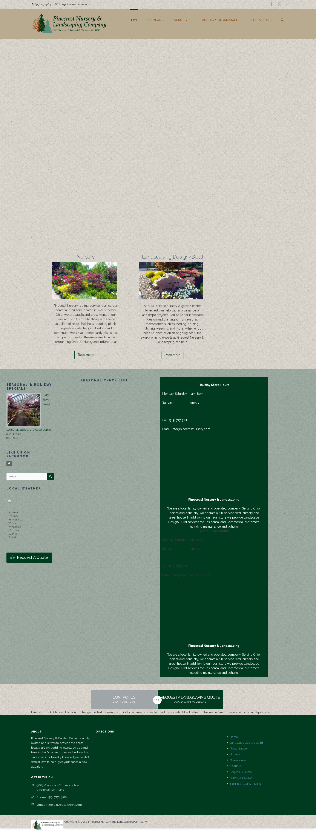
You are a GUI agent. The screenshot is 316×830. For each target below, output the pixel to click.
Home (234, 737)
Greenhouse (238, 760)
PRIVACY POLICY (241, 777)
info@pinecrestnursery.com (75, 4)
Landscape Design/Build (246, 742)
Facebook (9, 464)
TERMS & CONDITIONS (245, 783)
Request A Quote (241, 772)
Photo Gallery (239, 748)
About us (235, 766)
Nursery (235, 754)
